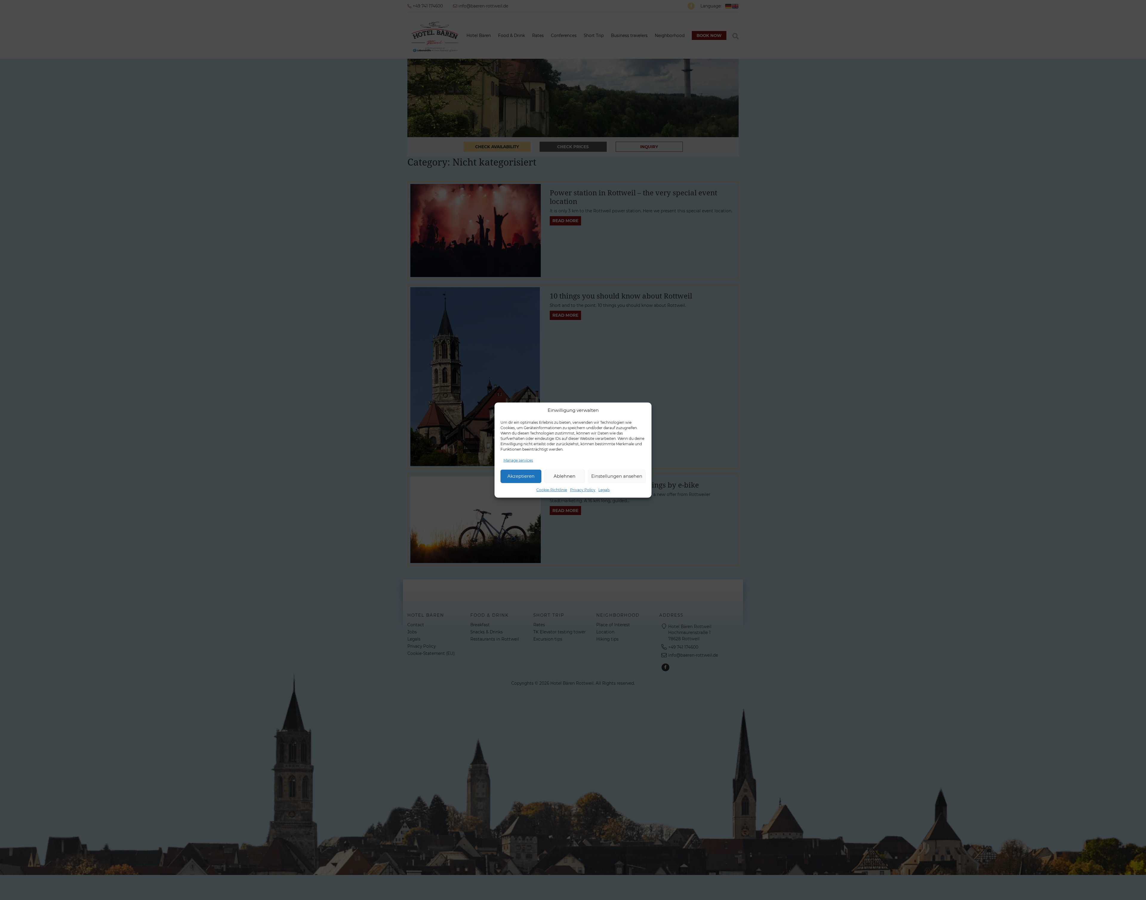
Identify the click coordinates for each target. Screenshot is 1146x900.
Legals (604, 489)
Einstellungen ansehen (616, 476)
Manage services (518, 460)
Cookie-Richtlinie (551, 489)
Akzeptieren (521, 476)
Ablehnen (564, 476)
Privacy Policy (582, 489)
